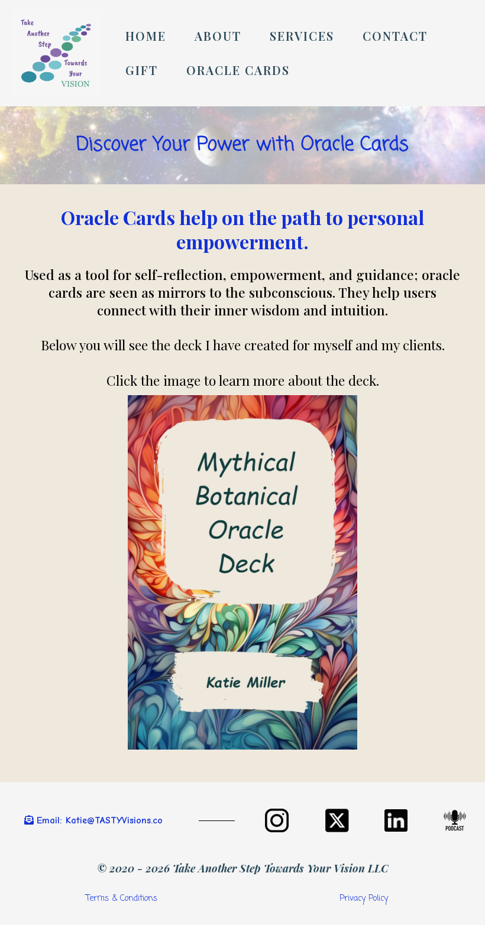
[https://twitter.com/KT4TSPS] (337, 820)
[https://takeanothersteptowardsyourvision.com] (56, 53)
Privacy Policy (364, 899)
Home (145, 36)
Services (302, 36)
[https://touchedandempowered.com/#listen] (455, 820)
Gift (141, 70)
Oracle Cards (238, 70)
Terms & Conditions (121, 899)
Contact (395, 36)
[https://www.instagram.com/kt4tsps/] (276, 820)
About (218, 36)
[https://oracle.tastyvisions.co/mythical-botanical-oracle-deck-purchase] (242, 572)
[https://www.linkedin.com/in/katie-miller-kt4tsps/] (396, 820)
